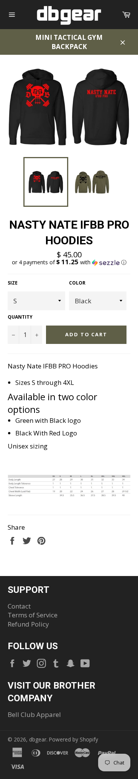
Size (13, 283)
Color (77, 283)
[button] (69, 262)
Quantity (20, 317)
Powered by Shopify (73, 739)
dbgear (37, 739)
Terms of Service (33, 614)
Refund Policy (28, 624)
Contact (19, 606)
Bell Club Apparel (34, 714)
